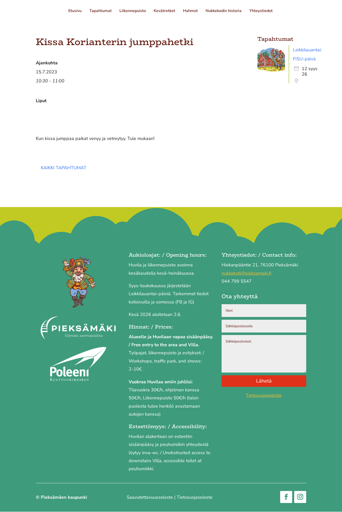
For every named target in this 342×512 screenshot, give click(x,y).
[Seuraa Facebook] (286, 497)
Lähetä (264, 381)
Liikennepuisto (133, 11)
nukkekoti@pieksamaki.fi (246, 273)
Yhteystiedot (261, 11)
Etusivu (75, 11)
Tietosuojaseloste (264, 395)
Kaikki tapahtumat (63, 168)
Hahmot (191, 11)
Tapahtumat (101, 11)
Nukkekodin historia (224, 11)
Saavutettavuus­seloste (150, 497)
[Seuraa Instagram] (300, 497)
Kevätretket (165, 11)
